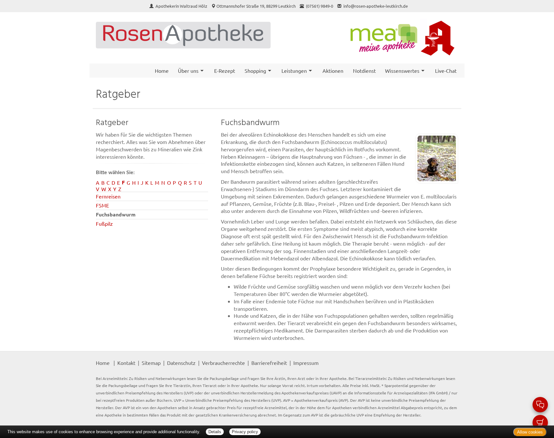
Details (214, 431)
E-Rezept (224, 70)
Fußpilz (104, 223)
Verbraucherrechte (223, 362)
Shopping (255, 70)
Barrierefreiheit (269, 362)
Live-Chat (446, 70)
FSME (102, 205)
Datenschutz (181, 362)
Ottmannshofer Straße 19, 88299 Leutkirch (256, 6)
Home (162, 70)
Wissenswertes (402, 70)
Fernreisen (108, 196)
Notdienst (364, 70)
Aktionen (333, 70)
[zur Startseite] (183, 35)
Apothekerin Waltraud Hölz (181, 6)
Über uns (188, 70)
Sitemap (151, 362)
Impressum (306, 362)
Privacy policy (245, 431)
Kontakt (126, 362)
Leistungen (294, 70)
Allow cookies (530, 432)
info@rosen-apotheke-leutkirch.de (375, 6)
